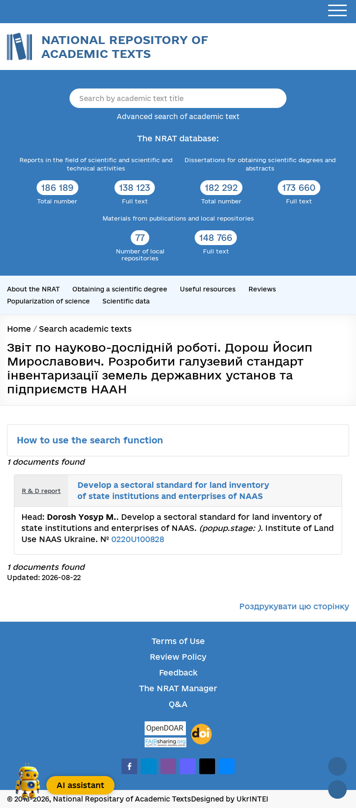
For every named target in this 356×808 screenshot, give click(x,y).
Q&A (178, 704)
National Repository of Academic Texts (124, 46)
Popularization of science (48, 301)
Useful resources (207, 289)
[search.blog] (327, 497)
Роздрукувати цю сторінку (294, 606)
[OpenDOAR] (165, 729)
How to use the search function (91, 440)
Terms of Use (178, 641)
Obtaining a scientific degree (119, 289)
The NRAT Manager (178, 688)
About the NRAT (33, 289)
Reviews (262, 289)
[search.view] (296, 484)
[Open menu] (337, 11)
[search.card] (307, 484)
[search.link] (317, 484)
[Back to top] (337, 766)
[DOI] (201, 734)
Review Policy (178, 656)
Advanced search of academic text (178, 116)
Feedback (178, 672)
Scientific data (126, 301)
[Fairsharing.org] (165, 742)
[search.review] (327, 484)
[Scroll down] (337, 789)
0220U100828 (137, 539)
